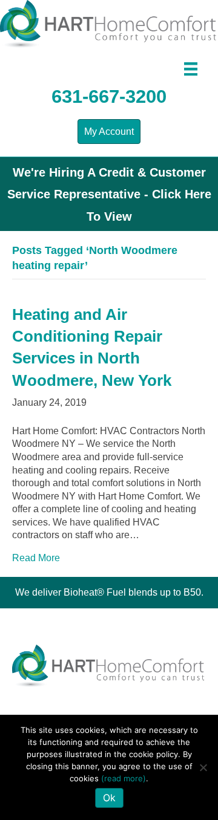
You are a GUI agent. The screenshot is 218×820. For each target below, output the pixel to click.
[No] (203, 767)
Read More (36, 558)
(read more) (123, 778)
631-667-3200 (109, 96)
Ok (109, 798)
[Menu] (191, 69)
